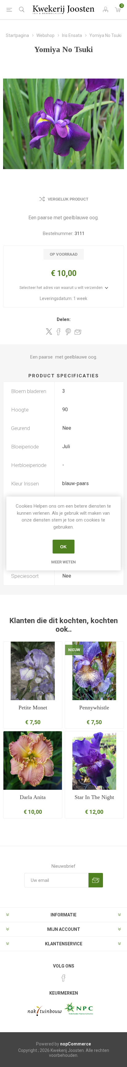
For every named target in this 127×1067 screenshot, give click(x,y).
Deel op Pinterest (68, 331)
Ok (63, 546)
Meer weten (63, 562)
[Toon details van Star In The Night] (94, 760)
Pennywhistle (94, 707)
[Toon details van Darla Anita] (32, 760)
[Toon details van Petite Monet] (32, 671)
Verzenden (95, 880)
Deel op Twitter (49, 331)
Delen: (64, 319)
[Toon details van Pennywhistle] (94, 671)
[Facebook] (63, 978)
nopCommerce (75, 1043)
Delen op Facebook (58, 331)
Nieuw (74, 650)
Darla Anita (33, 797)
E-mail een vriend (78, 331)
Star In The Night (94, 797)
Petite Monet (32, 707)
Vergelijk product (68, 199)
